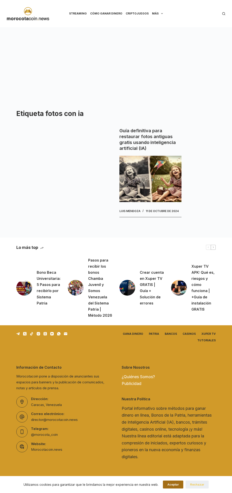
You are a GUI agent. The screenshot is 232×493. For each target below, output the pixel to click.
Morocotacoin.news (46, 449)
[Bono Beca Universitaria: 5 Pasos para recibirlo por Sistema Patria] (24, 288)
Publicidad (131, 383)
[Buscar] (223, 13)
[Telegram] (18, 333)
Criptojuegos (137, 13)
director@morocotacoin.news (54, 420)
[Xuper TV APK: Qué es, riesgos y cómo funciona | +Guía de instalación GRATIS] (179, 288)
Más (155, 13)
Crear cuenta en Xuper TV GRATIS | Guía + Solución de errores (152, 287)
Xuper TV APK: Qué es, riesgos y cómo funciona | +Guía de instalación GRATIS (203, 287)
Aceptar (173, 484)
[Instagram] (38, 333)
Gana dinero (133, 333)
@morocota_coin (44, 434)
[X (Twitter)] (25, 333)
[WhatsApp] (58, 333)
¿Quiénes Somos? (138, 376)
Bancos (171, 333)
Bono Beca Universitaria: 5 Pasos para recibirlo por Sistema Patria (48, 287)
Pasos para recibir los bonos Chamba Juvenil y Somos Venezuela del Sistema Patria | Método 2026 (100, 288)
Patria (154, 333)
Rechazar (197, 484)
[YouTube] (52, 333)
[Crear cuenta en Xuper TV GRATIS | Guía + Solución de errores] (127, 288)
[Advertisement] (116, 61)
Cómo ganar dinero (106, 13)
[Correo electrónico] (65, 333)
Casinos (189, 333)
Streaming (78, 13)
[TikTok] (31, 333)
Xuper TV (208, 333)
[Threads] (45, 333)
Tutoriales (206, 340)
